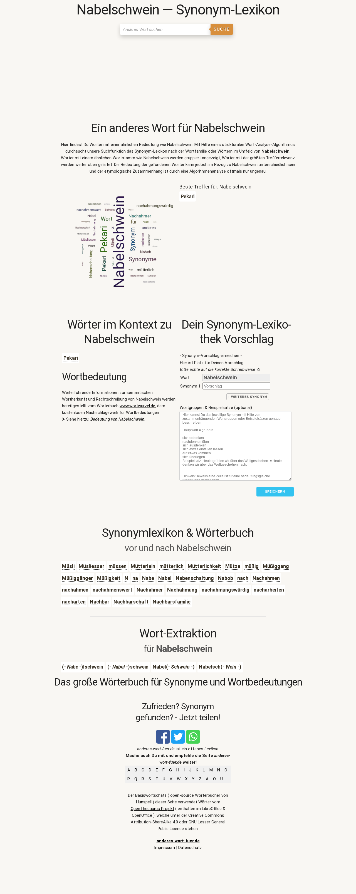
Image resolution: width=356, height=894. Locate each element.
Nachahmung (182, 590)
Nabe (148, 578)
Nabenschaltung (195, 578)
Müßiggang (276, 566)
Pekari (70, 358)
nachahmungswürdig (225, 590)
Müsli (68, 566)
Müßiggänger (77, 578)
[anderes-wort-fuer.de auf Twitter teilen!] (178, 742)
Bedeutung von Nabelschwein (117, 419)
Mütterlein (143, 566)
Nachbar (99, 602)
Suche (222, 29)
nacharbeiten (269, 590)
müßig (251, 566)
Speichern (275, 491)
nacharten (74, 602)
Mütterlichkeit (204, 566)
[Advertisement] (178, 79)
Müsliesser (91, 566)
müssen (117, 566)
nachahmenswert (112, 590)
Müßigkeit (108, 578)
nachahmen (75, 590)
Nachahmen (266, 578)
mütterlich (171, 566)
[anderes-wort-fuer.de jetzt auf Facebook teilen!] (163, 742)
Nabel (165, 578)
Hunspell (144, 801)
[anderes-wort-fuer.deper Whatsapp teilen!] (193, 742)
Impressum (164, 847)
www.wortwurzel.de (137, 405)
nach (242, 578)
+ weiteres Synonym (247, 396)
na (135, 578)
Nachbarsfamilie (172, 602)
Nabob (225, 578)
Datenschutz (190, 847)
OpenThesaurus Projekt (152, 808)
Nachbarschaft (131, 602)
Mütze (232, 566)
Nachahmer (150, 590)
